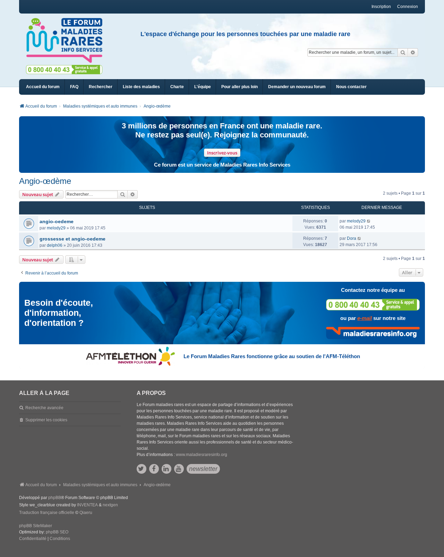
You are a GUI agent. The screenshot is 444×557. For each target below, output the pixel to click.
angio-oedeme (57, 221)
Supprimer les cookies (46, 419)
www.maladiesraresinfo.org (201, 454)
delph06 (54, 245)
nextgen (110, 505)
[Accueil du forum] (67, 40)
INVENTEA (87, 505)
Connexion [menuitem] (407, 6)
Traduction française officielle (46, 512)
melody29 (56, 228)
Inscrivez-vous (222, 153)
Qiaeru (85, 512)
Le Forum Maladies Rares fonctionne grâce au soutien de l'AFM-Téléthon (271, 356)
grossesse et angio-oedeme (72, 239)
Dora (351, 238)
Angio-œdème (45, 181)
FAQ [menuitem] (74, 86)
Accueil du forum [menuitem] (43, 86)
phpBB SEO (57, 532)
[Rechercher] (403, 52)
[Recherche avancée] (413, 52)
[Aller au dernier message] (369, 221)
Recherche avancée (44, 407)
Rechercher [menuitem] (100, 86)
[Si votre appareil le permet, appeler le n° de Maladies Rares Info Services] (373, 304)
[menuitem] (141, 87)
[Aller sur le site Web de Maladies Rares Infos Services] (373, 333)
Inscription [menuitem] (381, 6)
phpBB (54, 497)
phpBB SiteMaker (35, 525)
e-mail (364, 318)
